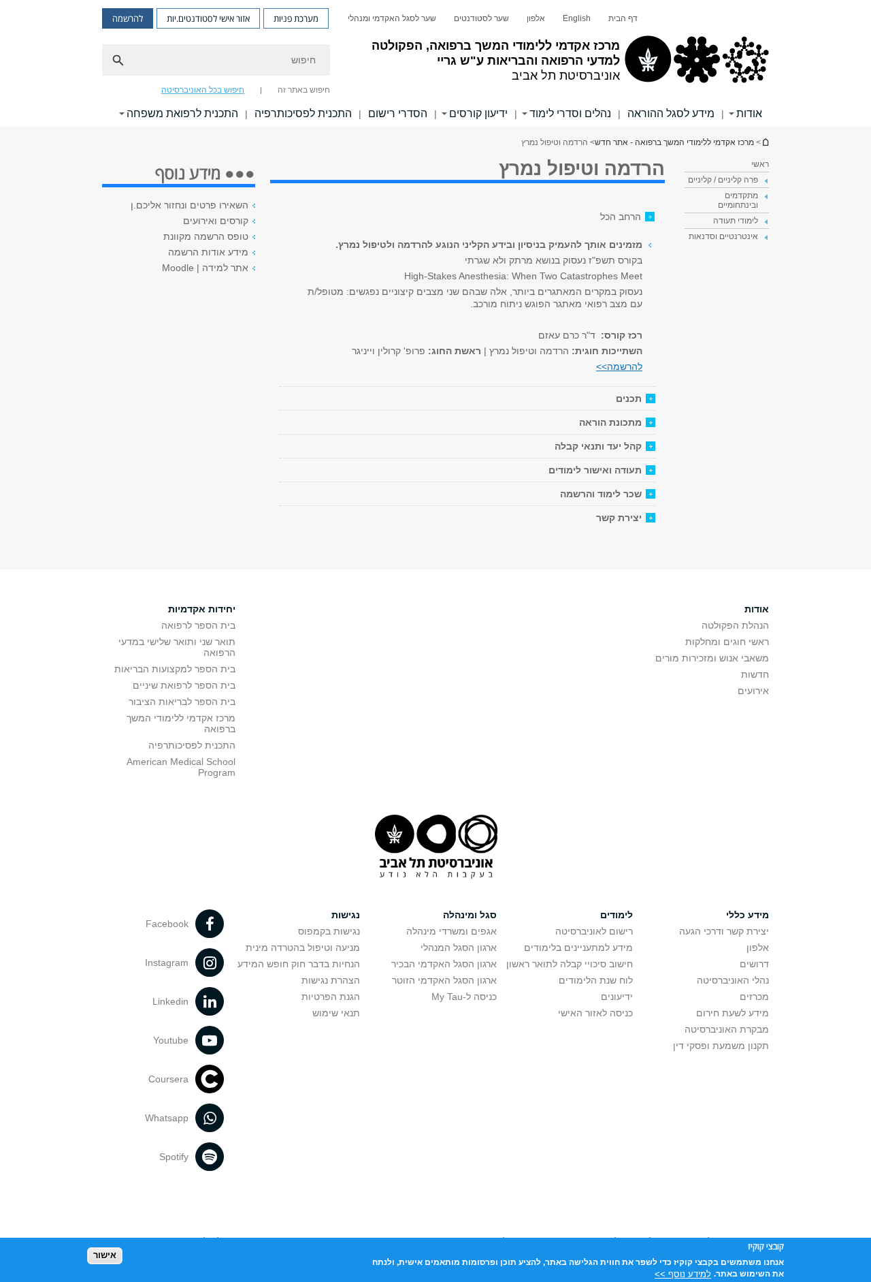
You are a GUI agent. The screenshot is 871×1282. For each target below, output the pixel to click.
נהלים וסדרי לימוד (570, 113)
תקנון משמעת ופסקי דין (721, 1045)
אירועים (753, 690)
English (577, 18)
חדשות (755, 674)
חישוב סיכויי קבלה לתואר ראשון (569, 963)
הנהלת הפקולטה (735, 625)
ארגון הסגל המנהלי (459, 947)
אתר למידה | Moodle (205, 267)
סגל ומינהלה (470, 914)
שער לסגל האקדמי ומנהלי (392, 18)
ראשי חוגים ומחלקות (727, 641)
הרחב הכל (620, 216)
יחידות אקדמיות (201, 609)
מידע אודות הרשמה (208, 252)
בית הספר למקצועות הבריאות (174, 668)
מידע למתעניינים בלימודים (578, 947)
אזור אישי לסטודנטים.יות (208, 18)
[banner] (435, 63)
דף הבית (623, 18)
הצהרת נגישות (330, 980)
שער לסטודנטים (481, 18)
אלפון (536, 18)
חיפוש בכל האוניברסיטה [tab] (202, 90)
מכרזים (754, 996)
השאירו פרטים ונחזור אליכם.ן (189, 205)
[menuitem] (622, 18)
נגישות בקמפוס (329, 931)
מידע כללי (747, 914)
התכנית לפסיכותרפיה (303, 113)
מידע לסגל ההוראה (670, 113)
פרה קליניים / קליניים (723, 180)
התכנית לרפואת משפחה (182, 113)
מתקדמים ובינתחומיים (738, 200)
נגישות (345, 914)
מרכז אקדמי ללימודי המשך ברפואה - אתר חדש (765, 142)
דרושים (754, 963)
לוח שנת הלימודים (596, 980)
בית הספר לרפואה (198, 625)
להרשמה (127, 18)
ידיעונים (617, 996)
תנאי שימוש (336, 1012)
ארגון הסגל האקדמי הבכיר (444, 963)
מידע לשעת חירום (732, 1012)
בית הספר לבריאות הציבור (182, 701)
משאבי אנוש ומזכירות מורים (712, 658)
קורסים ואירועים (215, 220)
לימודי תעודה (735, 220)
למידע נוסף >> (683, 1273)
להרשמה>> (619, 366)
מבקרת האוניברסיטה (727, 1029)
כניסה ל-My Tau (464, 996)
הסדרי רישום (397, 113)
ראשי (760, 164)
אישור (104, 1255)
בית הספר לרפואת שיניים (184, 685)
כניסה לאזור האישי (595, 1012)
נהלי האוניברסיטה (733, 980)
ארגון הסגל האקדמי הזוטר (444, 980)
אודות (749, 113)
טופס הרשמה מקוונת (205, 236)
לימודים (616, 914)
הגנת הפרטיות (330, 996)
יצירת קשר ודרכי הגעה (724, 931)
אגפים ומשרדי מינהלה (451, 931)
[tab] (467, 398)
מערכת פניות (296, 18)
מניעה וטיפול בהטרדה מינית (303, 947)
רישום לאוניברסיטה (594, 931)
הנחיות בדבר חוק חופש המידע (298, 963)
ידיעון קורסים (478, 113)
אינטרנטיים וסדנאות (723, 236)
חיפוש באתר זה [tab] (304, 90)
